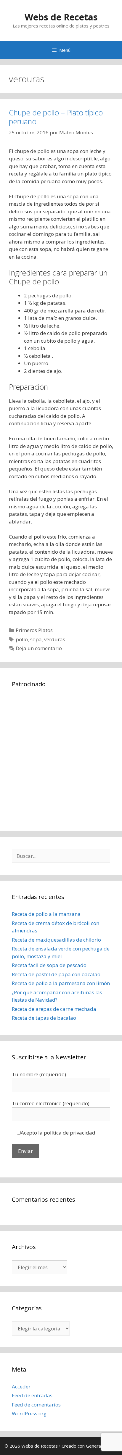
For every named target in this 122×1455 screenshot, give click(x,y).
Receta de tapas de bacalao (44, 1017)
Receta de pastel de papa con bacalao (56, 974)
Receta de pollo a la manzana (46, 914)
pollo (22, 639)
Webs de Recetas (61, 17)
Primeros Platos (34, 630)
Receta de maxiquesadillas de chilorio (56, 939)
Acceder (21, 1386)
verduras (54, 639)
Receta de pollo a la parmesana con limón (61, 983)
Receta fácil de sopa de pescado (49, 965)
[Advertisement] (61, 758)
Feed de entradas (32, 1395)
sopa (36, 639)
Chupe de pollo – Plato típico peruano (56, 116)
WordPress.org (29, 1413)
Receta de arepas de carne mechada (54, 1009)
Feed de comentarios (36, 1404)
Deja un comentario (39, 648)
